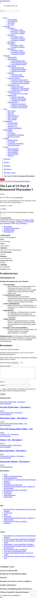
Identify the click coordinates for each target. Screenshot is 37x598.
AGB (5, 474)
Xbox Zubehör (12, 119)
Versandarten (8, 493)
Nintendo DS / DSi (13, 85)
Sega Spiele (11, 23)
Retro (5, 18)
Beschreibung (8, 226)
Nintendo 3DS (12, 95)
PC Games (11, 24)
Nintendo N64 (12, 66)
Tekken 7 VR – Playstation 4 (11, 440)
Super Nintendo (12, 59)
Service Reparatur (13, 154)
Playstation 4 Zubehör (18, 47)
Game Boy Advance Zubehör (20, 83)
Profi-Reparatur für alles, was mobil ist (15, 490)
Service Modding (13, 152)
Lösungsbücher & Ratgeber (16, 135)
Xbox (5, 109)
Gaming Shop (8, 513)
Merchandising (8, 130)
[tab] (20, 226)
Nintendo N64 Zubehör (18, 71)
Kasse (5, 514)
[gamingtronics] (5, 1)
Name (2, 382)
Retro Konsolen (12, 19)
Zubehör (6, 138)
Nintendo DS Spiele (17, 86)
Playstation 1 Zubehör (18, 33)
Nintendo (6, 55)
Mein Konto (7, 516)
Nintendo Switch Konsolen (19, 105)
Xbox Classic (12, 111)
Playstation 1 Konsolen (18, 31)
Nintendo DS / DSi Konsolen (20, 88)
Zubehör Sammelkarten (15, 128)
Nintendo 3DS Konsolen (18, 99)
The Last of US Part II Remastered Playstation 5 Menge (16, 212)
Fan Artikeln (11, 133)
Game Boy (11, 73)
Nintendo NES (12, 57)
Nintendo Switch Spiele (18, 104)
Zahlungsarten (8, 497)
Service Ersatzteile (13, 149)
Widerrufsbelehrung (10, 495)
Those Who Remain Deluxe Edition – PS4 (16, 429)
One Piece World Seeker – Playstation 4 (15, 407)
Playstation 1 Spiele (17, 30)
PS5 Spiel (31, 221)
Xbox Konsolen (12, 118)
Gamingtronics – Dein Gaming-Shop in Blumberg (19, 544)
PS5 (25, 221)
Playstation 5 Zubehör (18, 54)
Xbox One (11, 114)
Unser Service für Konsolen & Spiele (15, 551)
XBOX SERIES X (13, 116)
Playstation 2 (11, 35)
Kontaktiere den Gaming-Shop (13, 485)
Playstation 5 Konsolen (18, 52)
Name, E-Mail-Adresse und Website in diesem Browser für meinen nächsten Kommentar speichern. (17, 390)
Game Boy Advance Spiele (19, 80)
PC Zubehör (11, 142)
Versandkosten (18, 197)
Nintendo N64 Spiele (17, 68)
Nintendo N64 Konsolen (18, 69)
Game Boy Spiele (16, 74)
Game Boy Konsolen (17, 76)
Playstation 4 (11, 43)
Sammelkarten (8, 121)
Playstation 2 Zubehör (18, 40)
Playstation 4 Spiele (17, 45)
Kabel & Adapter (13, 140)
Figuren (10, 131)
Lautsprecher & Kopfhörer (16, 143)
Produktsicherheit (9, 230)
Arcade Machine (13, 21)
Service (6, 147)
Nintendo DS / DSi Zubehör (19, 90)
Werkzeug (11, 155)
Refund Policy (8, 492)
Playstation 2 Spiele (17, 37)
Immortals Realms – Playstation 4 (13, 451)
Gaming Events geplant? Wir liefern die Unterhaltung (20, 539)
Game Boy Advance (14, 78)
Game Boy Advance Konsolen (20, 81)
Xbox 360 (11, 112)
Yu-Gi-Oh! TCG (13, 124)
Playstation (7, 26)
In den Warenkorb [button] (5, 403)
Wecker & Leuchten (14, 136)
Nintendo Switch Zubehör (19, 107)
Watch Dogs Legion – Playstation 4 (13, 418)
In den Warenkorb (5, 218)
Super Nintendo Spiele (18, 61)
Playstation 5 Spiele (17, 50)
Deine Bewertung (6, 362)
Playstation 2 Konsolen (18, 38)
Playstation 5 (11, 49)
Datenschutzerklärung (10, 478)
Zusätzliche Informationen (11, 228)
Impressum (7, 483)
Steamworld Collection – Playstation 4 (15, 462)
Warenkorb (7, 523)
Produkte (6, 162)
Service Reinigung (13, 150)
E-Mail (2, 385)
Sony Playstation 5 (5, 223)
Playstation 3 (11, 42)
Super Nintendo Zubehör (18, 64)
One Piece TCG (12, 126)
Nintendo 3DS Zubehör (18, 100)
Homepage (7, 159)
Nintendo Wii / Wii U (14, 92)
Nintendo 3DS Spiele (17, 97)
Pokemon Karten (13, 123)
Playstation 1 (11, 28)
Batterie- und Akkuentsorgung (13, 476)
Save (3, 179)
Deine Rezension (5, 366)
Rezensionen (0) (9, 232)
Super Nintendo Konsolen (19, 62)
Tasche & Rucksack (14, 145)
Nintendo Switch (13, 102)
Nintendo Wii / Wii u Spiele (19, 93)
